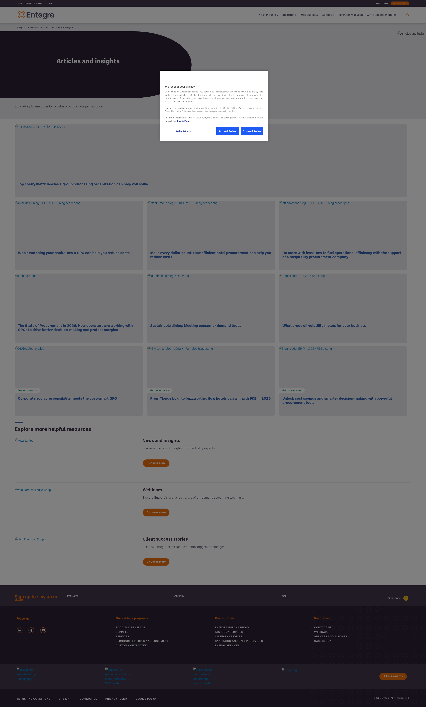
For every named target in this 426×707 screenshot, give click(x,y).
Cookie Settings (183, 131)
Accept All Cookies (252, 131)
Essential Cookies (227, 131)
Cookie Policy (184, 121)
